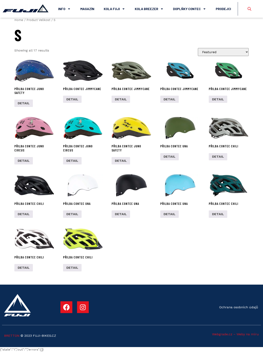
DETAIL (24, 103)
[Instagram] (83, 307)
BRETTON (12, 336)
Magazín (87, 9)
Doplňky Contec (187, 9)
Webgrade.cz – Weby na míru (235, 334)
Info (61, 9)
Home (18, 20)
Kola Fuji (112, 9)
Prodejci (223, 9)
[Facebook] (66, 307)
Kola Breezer (146, 9)
